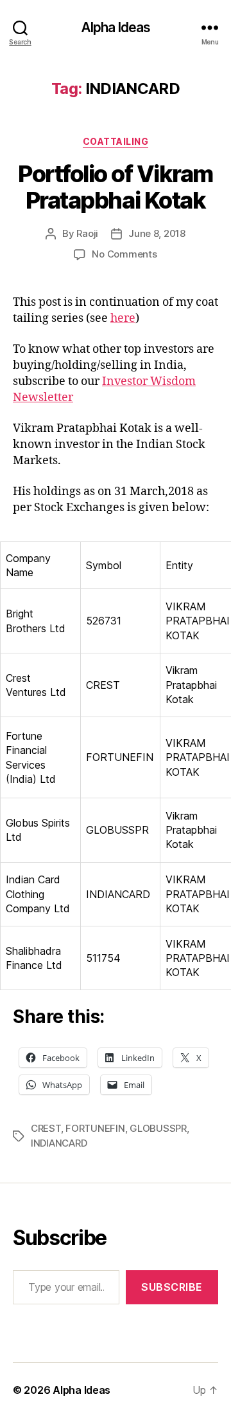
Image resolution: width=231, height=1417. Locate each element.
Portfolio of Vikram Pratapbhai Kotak (115, 187)
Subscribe (172, 1287)
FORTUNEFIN (94, 1128)
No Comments (124, 254)
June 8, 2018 (156, 233)
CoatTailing (116, 141)
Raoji (87, 233)
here (122, 318)
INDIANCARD (59, 1143)
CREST (46, 1128)
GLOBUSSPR (158, 1128)
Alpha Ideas (115, 27)
